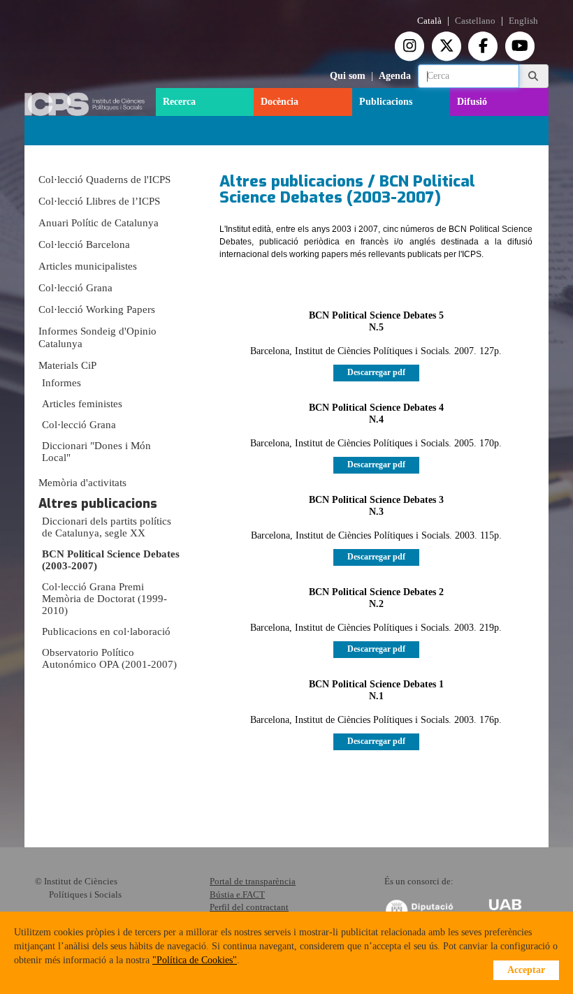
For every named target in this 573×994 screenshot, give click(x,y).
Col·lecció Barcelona (84, 244)
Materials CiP (67, 365)
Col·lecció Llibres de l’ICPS (99, 201)
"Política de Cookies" (194, 960)
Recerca (179, 101)
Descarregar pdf (376, 372)
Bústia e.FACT (237, 894)
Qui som (347, 76)
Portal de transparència (253, 881)
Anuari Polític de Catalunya (98, 222)
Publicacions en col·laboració (106, 631)
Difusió (472, 101)
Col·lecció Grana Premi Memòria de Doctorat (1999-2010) (104, 598)
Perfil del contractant (249, 907)
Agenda (395, 76)
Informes (61, 382)
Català (429, 21)
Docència (279, 101)
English (523, 21)
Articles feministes (82, 403)
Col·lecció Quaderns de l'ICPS (104, 179)
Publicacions (385, 101)
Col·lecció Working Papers (96, 309)
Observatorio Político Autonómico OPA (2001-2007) (109, 658)
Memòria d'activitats (82, 482)
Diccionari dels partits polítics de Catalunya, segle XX (106, 527)
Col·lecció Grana (75, 287)
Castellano (475, 21)
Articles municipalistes (87, 266)
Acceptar (526, 970)
